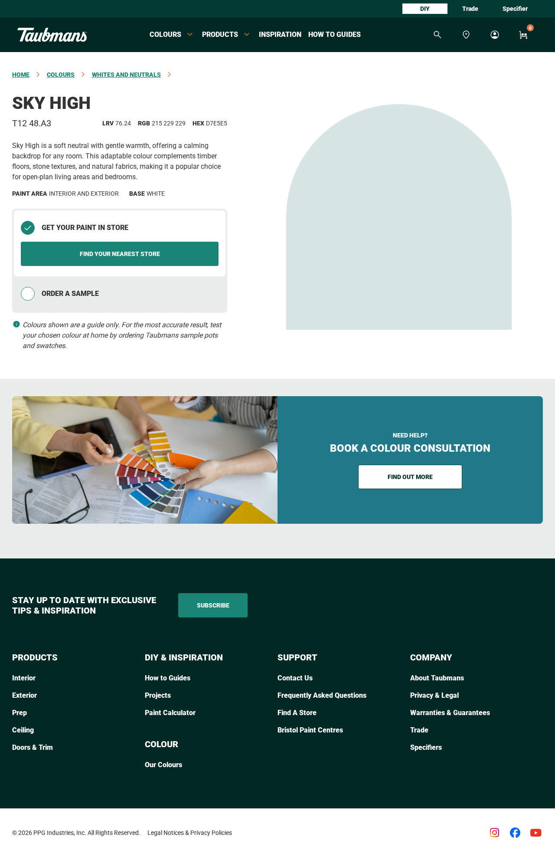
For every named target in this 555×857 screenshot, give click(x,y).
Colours (61, 74)
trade (470, 8)
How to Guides (334, 34)
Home (20, 74)
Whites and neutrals (126, 74)
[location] (466, 35)
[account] (495, 35)
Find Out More (410, 476)
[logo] (52, 35)
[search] (437, 35)
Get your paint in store (85, 227)
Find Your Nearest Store (120, 253)
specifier (515, 8)
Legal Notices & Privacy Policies (189, 832)
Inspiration (280, 34)
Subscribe (213, 605)
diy (425, 8)
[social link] (494, 833)
